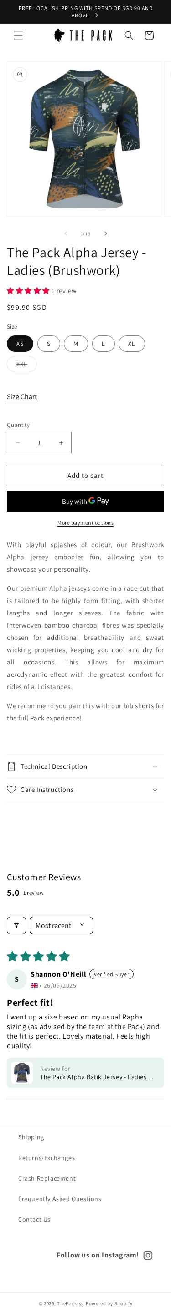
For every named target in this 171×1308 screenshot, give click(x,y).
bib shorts (139, 705)
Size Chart (22, 396)
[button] (18, 35)
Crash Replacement (47, 1178)
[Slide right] (106, 233)
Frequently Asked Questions (60, 1199)
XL (131, 344)
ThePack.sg (70, 1303)
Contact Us (34, 1219)
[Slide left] (66, 233)
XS (20, 344)
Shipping (31, 1137)
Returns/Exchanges (46, 1158)
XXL (26, 366)
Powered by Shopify (109, 1303)
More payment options (85, 522)
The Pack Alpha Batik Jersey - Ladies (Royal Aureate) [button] (93, 1077)
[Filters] (16, 925)
